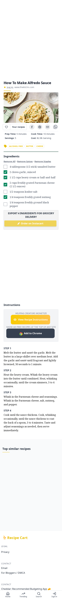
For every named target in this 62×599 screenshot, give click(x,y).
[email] (47, 127)
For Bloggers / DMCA (13, 572)
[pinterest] (39, 127)
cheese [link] (39, 146)
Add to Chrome (33, 333)
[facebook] (32, 127)
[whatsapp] (55, 127)
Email (4, 568)
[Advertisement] (31, 40)
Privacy (5, 552)
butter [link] (29, 146)
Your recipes (18, 126)
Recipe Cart (17, 537)
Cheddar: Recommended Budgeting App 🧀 (26, 589)
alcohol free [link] (16, 146)
